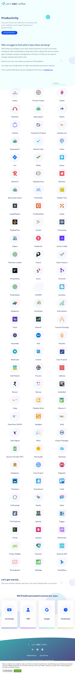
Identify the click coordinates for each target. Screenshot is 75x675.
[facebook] (37, 649)
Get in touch (44, 655)
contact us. (48, 70)
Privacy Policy (31, 655)
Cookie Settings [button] (7, 671)
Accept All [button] (17, 671)
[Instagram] (32, 649)
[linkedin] (42, 649)
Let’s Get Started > (9, 32)
